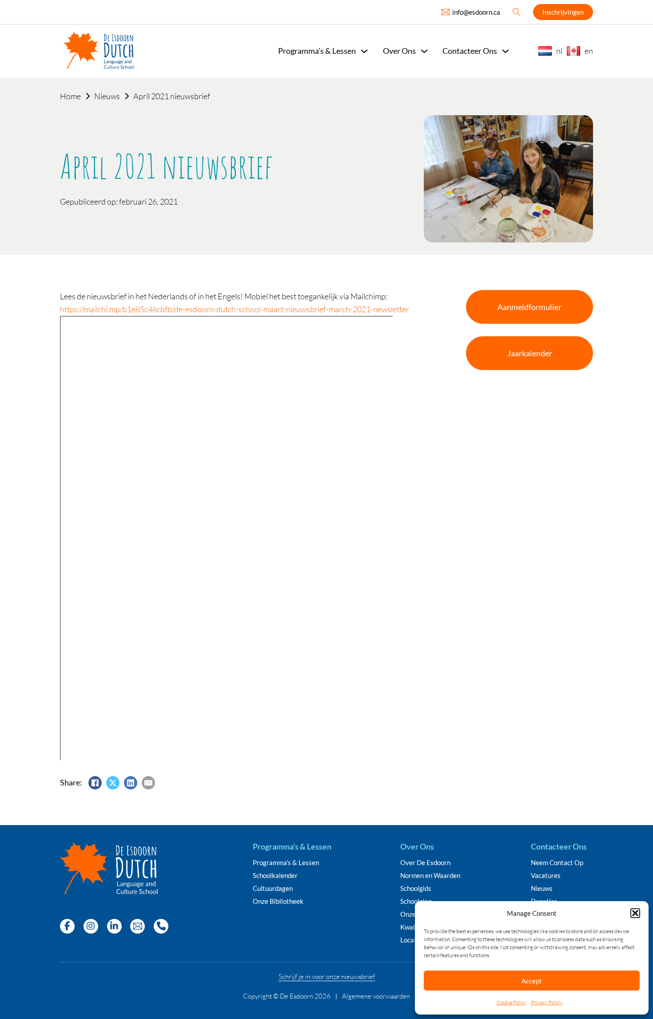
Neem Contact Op (557, 862)
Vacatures (546, 875)
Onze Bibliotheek (278, 901)
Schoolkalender (275, 875)
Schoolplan (416, 901)
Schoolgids (415, 888)
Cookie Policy (511, 1002)
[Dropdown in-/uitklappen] (364, 51)
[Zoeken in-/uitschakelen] (517, 12)
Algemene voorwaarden (376, 996)
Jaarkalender (529, 353)
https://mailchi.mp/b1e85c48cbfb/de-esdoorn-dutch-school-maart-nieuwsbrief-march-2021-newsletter (234, 309)
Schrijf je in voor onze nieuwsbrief (327, 976)
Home (70, 96)
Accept (532, 981)
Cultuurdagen (273, 888)
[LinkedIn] (130, 782)
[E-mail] (148, 782)
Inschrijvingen (563, 12)
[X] (112, 782)
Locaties (412, 940)
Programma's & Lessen (286, 862)
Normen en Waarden (430, 875)
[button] (635, 913)
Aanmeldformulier (529, 307)
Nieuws (107, 96)
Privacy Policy (547, 1002)
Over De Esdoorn (425, 862)
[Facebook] (95, 782)
